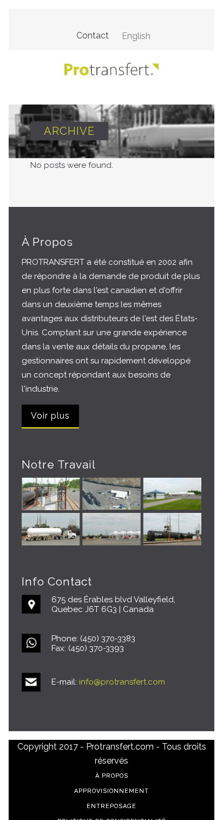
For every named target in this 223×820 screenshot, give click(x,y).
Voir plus (50, 416)
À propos (111, 775)
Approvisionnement (111, 791)
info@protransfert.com (122, 682)
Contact (92, 35)
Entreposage (111, 806)
